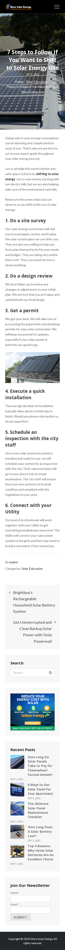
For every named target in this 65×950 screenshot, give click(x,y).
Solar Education (32, 568)
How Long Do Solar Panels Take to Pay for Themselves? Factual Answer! (40, 766)
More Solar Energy (42, 938)
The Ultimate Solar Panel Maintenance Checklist (38, 810)
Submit (20, 917)
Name (14, 892)
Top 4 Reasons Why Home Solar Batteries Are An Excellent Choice (41, 852)
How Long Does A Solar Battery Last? (40, 831)
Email (14, 904)
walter (13, 562)
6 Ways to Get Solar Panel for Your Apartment (40, 789)
